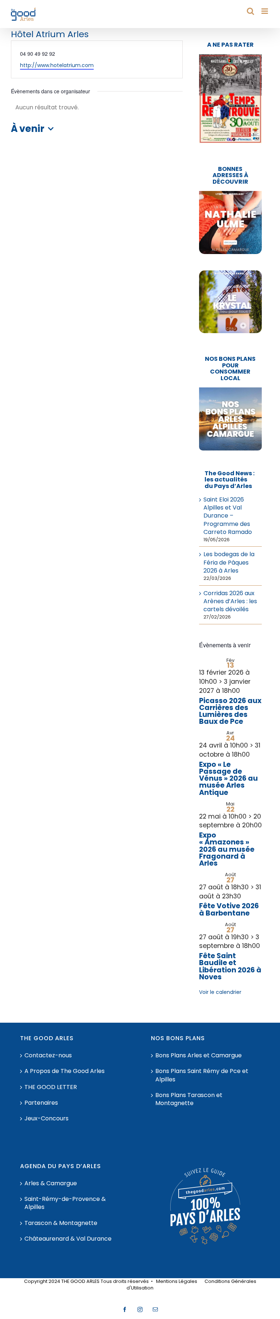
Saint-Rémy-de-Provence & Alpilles (65, 1203)
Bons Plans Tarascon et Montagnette (188, 1099)
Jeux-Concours (46, 1119)
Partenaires (41, 1103)
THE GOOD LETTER (50, 1087)
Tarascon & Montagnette (60, 1223)
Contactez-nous (48, 1055)
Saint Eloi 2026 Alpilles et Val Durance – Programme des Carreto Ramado (227, 515)
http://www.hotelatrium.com (57, 65)
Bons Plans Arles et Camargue (198, 1055)
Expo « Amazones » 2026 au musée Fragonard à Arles (226, 849)
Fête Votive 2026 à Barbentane (229, 909)
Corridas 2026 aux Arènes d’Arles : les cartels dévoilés (230, 601)
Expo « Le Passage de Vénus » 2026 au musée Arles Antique (228, 778)
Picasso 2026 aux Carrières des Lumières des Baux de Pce (230, 711)
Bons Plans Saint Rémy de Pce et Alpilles (201, 1075)
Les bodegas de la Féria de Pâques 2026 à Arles (228, 562)
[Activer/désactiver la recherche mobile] (250, 11)
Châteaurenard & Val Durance (68, 1239)
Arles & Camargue (50, 1183)
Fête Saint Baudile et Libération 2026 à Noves (230, 966)
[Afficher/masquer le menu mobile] (265, 11)
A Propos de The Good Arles (64, 1071)
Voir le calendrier (220, 992)
